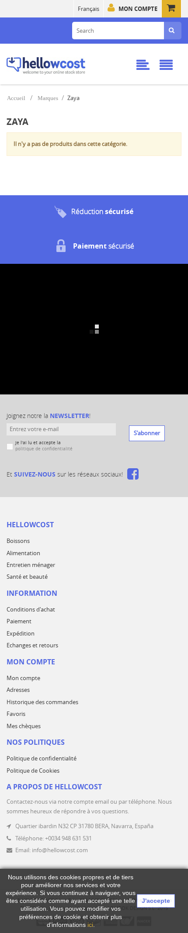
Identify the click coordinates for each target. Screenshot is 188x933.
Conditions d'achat (31, 609)
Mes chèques (24, 726)
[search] (171, 30)
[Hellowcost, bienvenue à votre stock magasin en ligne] (59, 64)
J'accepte (156, 900)
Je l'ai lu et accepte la (44, 446)
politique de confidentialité (44, 449)
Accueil (16, 98)
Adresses (18, 690)
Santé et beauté (27, 577)
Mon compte (137, 9)
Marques (48, 98)
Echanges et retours (32, 645)
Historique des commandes (42, 702)
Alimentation (23, 553)
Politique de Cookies (33, 770)
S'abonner (147, 433)
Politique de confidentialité (42, 758)
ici (90, 924)
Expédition (21, 633)
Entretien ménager (31, 565)
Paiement (19, 621)
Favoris (16, 714)
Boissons (18, 541)
